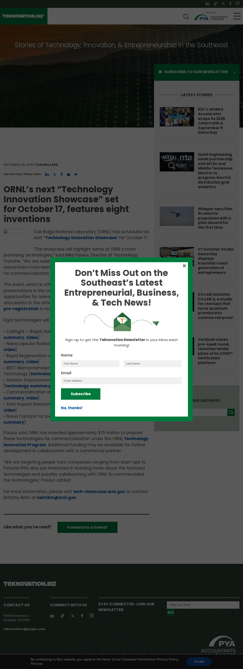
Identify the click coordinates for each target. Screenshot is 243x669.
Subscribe (81, 394)
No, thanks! (71, 407)
